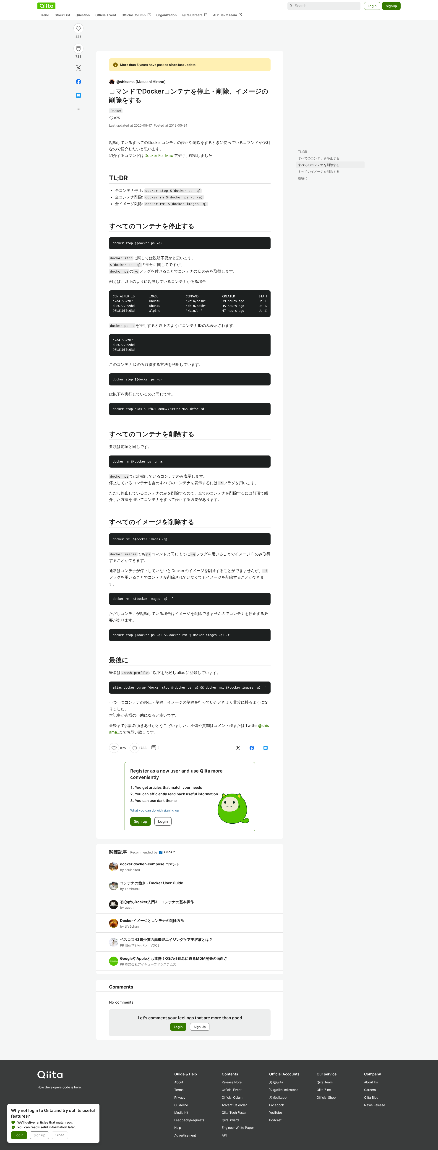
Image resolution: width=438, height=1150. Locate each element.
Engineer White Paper (238, 1127)
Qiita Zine (324, 1090)
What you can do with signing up (154, 810)
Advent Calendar (234, 1105)
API (224, 1135)
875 (78, 37)
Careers (370, 1090)
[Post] (78, 68)
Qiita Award (230, 1120)
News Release (374, 1105)
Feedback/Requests (189, 1120)
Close (59, 1135)
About (178, 1082)
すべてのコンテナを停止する (318, 158)
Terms (178, 1090)
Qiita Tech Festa (234, 1112)
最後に (303, 178)
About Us (371, 1082)
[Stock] (78, 49)
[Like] (78, 28)
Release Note (232, 1082)
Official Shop (326, 1097)
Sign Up (200, 1027)
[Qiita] (46, 6)
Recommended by (144, 852)
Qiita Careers (195, 15)
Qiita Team (325, 1082)
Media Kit (181, 1112)
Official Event (105, 15)
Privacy (179, 1097)
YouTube (275, 1112)
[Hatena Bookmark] (78, 95)
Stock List (62, 15)
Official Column (136, 15)
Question (83, 15)
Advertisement (185, 1135)
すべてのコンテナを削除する (318, 165)
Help (177, 1127)
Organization (166, 15)
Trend (44, 15)
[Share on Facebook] (78, 82)
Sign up (39, 1135)
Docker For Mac (158, 155)
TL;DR (302, 152)
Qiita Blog (371, 1097)
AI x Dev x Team (227, 15)
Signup (391, 6)
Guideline (181, 1105)
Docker (115, 111)
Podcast (275, 1120)
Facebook (276, 1105)
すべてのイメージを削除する (318, 171)
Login (372, 6)
